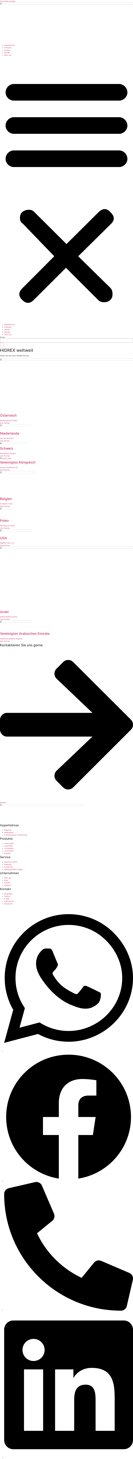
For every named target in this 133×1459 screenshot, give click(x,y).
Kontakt (7, 53)
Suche (2, 337)
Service (7, 50)
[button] (66, 189)
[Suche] (2, 345)
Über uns (7, 55)
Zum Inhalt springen (7, 1)
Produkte (7, 48)
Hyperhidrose (9, 45)
